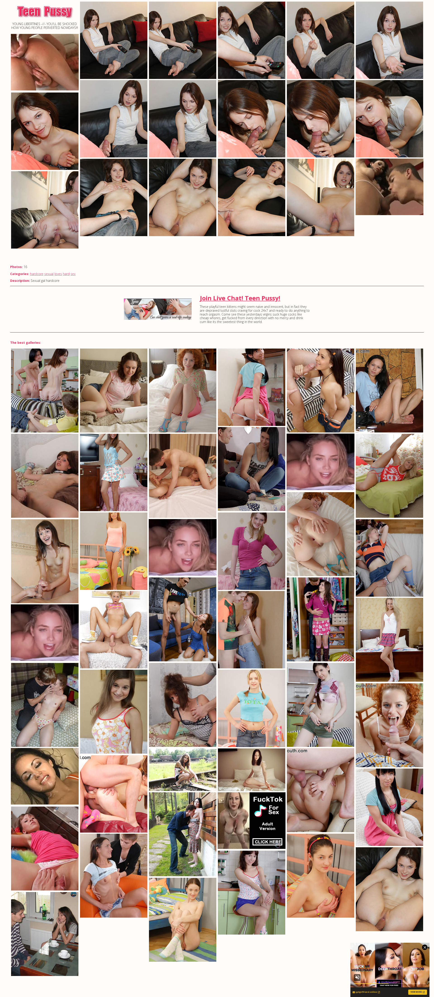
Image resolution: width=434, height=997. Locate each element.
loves (58, 274)
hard (66, 274)
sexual (49, 274)
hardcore (36, 274)
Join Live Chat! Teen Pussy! (240, 298)
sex (73, 274)
